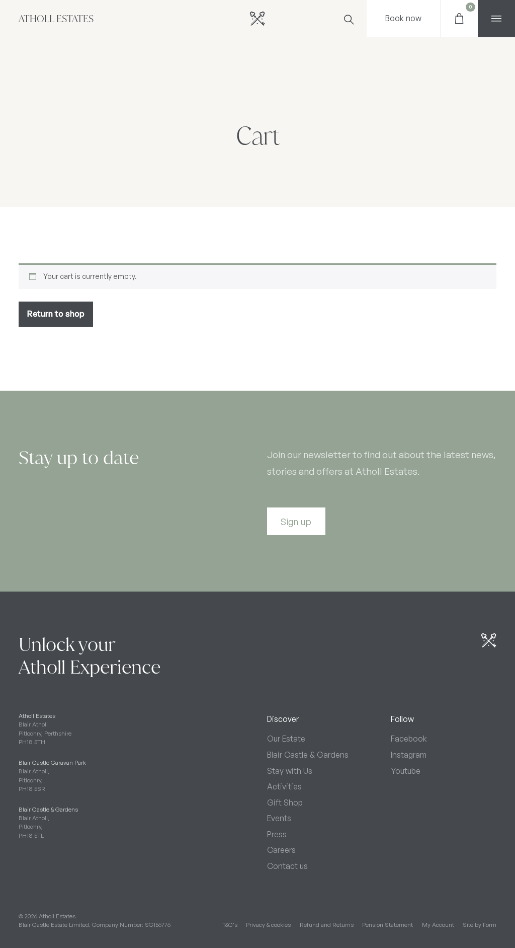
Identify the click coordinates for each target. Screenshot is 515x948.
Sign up (296, 521)
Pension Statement (387, 924)
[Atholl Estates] (257, 19)
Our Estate (286, 739)
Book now (403, 18)
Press (277, 834)
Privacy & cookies (268, 924)
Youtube (405, 771)
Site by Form (479, 924)
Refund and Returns (327, 924)
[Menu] (496, 18)
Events (279, 818)
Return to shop (55, 314)
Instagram (408, 755)
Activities (284, 786)
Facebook (409, 739)
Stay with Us (289, 771)
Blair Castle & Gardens (308, 755)
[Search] (348, 18)
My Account (438, 924)
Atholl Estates (56, 19)
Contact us (287, 866)
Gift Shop (285, 802)
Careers (281, 850)
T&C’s (229, 924)
